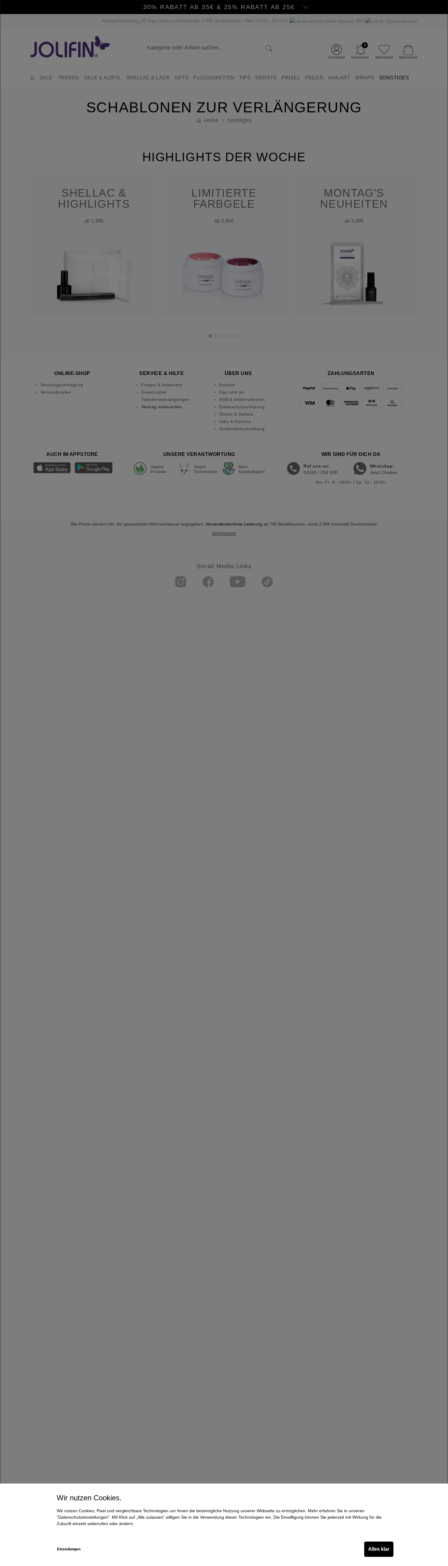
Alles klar (378, 1549)
